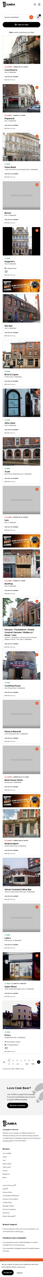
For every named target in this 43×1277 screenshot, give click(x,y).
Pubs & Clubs (7, 1163)
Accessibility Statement (11, 1195)
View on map (23, 24)
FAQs (35, 1138)
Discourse (6, 1213)
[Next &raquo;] (38, 1062)
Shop (5, 1189)
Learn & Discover (9, 1185)
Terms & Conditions (9, 1209)
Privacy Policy (7, 1192)
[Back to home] (9, 4)
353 (32, 1064)
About (5, 1157)
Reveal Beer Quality (13, 1042)
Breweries (6, 1174)
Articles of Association (10, 1199)
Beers (5, 1177)
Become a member (17, 1105)
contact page (7, 1140)
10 (18, 1064)
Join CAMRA (7, 1153)
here (21, 1231)
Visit (4, 1160)
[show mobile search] (35, 4)
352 (26, 1064)
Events (5, 1170)
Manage (19, 1272)
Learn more (21, 1267)
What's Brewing (8, 1216)
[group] (21, 50)
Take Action (7, 1167)
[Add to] (36, 38)
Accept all (8, 1272)
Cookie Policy (7, 1202)
